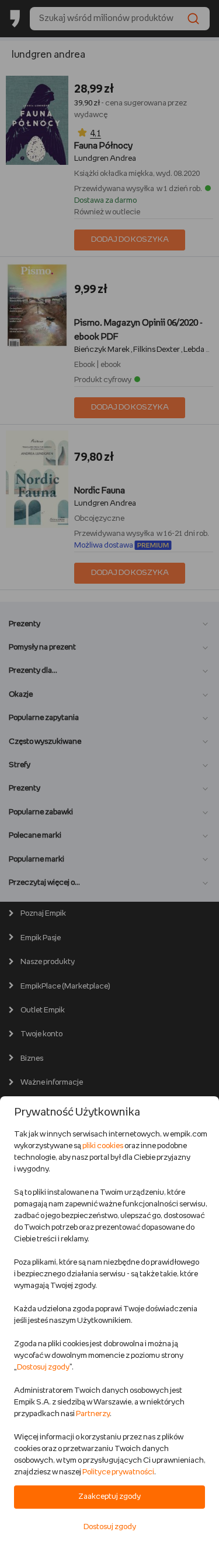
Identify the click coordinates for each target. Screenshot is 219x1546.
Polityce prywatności (118, 1472)
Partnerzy (93, 1414)
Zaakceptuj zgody (109, 1497)
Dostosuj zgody (43, 1367)
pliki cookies (102, 1146)
